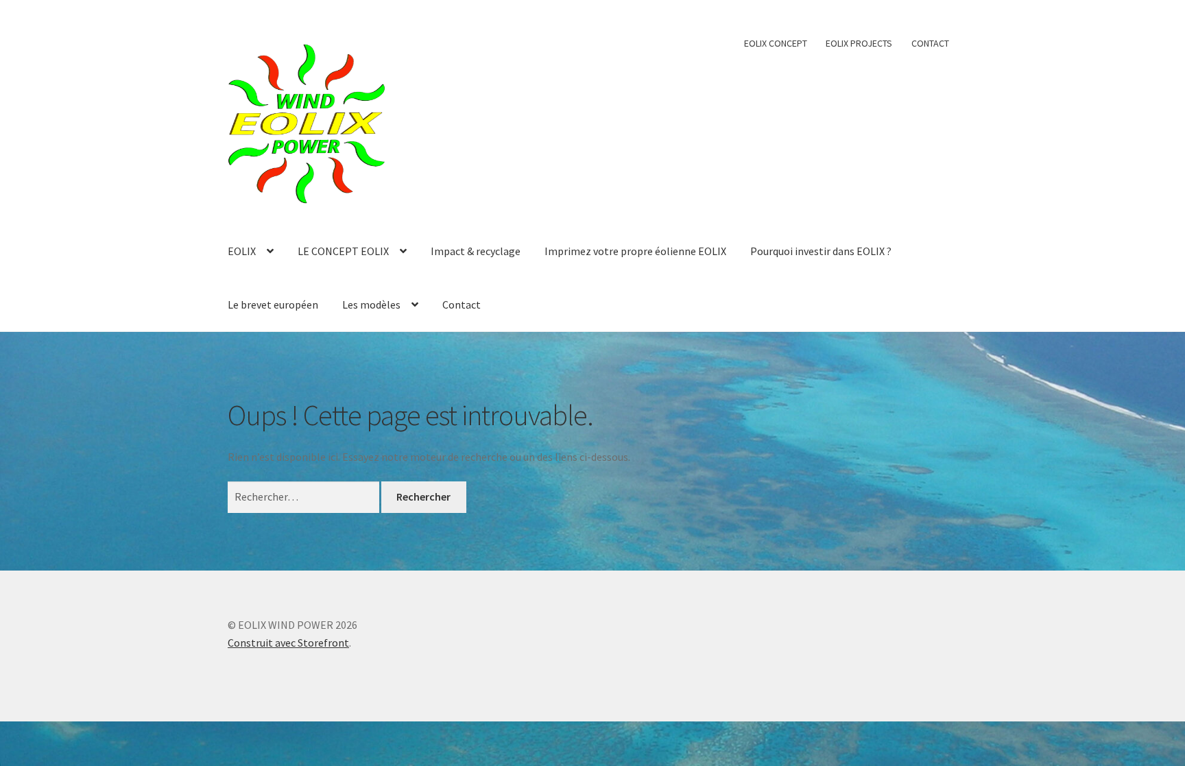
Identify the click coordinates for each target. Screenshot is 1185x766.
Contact (461, 304)
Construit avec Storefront (288, 642)
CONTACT (930, 43)
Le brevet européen (273, 304)
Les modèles (371, 304)
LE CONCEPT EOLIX (343, 251)
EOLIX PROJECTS (859, 43)
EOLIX (242, 251)
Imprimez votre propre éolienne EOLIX (635, 251)
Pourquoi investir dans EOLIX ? (820, 251)
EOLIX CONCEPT (775, 43)
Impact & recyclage (475, 251)
